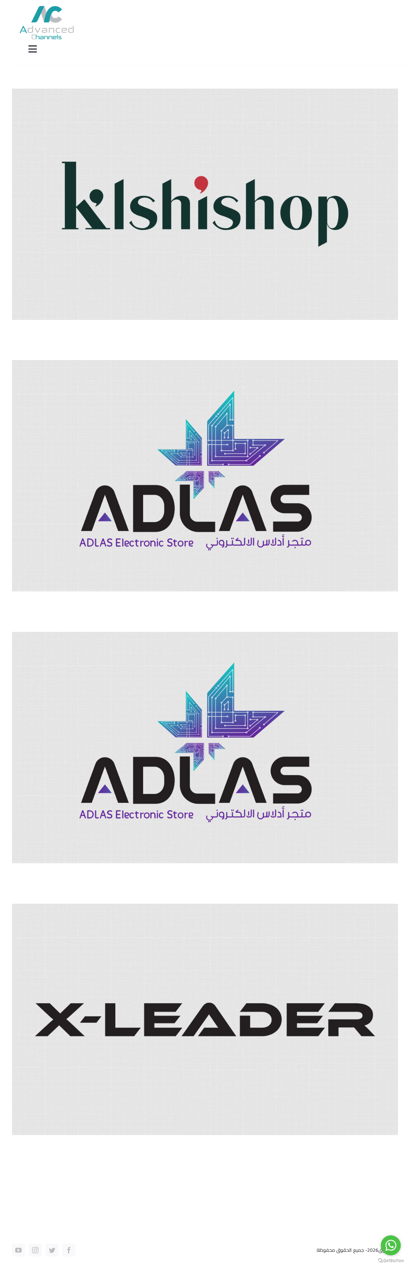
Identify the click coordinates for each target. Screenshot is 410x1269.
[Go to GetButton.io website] (391, 1260)
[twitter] (52, 1250)
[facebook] (68, 1250)
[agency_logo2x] (47, 9)
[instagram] (35, 1250)
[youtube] (18, 1250)
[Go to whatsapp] (391, 1245)
